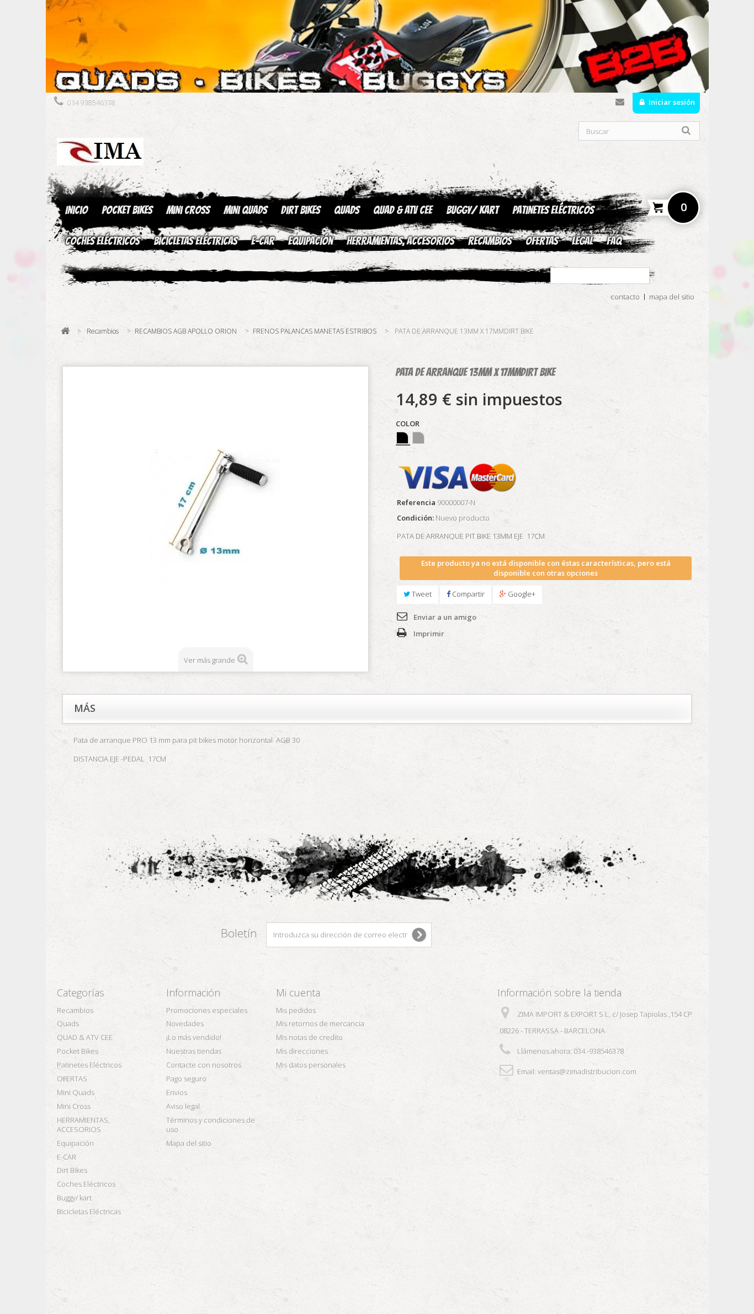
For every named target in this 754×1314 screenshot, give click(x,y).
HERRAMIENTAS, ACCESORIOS (400, 241)
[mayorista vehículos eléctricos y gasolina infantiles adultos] (377, 46)
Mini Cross (188, 210)
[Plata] (418, 438)
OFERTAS (541, 241)
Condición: (415, 518)
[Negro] (402, 438)
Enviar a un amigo (444, 617)
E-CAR (262, 241)
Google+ (520, 594)
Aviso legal (183, 1106)
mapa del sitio (671, 297)
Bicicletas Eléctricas (195, 241)
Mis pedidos (296, 1010)
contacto (625, 297)
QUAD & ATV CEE (402, 210)
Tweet (421, 594)
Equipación (310, 241)
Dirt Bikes (300, 210)
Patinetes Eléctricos (553, 210)
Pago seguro (186, 1079)
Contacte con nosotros (620, 104)
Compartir (467, 594)
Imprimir (428, 634)
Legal (582, 241)
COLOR (408, 423)
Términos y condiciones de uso (210, 1124)
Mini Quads (245, 210)
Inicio (76, 210)
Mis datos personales (311, 1065)
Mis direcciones (302, 1051)
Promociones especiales (206, 1010)
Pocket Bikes (127, 210)
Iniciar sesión (671, 102)
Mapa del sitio (188, 1143)
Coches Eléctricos (102, 241)
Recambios (490, 241)
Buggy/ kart (472, 210)
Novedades (185, 1023)
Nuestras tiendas (193, 1051)
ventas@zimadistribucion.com (587, 1071)
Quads (346, 210)
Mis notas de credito (309, 1037)
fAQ (614, 241)
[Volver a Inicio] (65, 331)
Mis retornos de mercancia (320, 1023)
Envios (176, 1092)
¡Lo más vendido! (193, 1037)
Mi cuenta (298, 992)
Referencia (416, 502)
